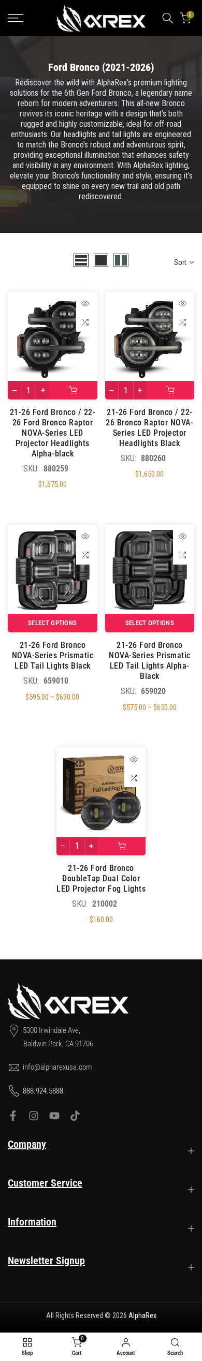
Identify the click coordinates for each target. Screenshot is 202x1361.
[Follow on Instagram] (33, 1115)
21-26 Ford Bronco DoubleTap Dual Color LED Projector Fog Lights (101, 878)
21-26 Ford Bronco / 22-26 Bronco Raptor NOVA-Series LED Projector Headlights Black (149, 427)
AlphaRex (142, 1315)
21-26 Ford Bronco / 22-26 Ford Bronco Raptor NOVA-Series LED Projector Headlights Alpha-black (53, 432)
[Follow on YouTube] (54, 1115)
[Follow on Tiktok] (75, 1115)
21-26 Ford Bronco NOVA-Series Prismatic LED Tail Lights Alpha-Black (150, 660)
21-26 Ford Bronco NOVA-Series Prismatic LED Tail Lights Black (53, 655)
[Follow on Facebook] (13, 1115)
